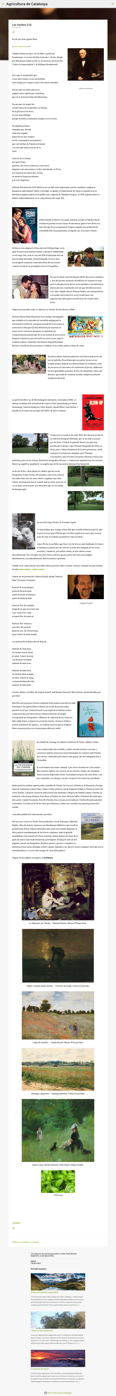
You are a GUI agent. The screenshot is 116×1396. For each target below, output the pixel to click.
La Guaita (16, 1223)
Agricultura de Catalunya (27, 4)
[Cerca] (50, 4)
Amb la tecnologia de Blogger (59, 1393)
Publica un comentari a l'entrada (25, 1242)
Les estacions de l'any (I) (40, 1369)
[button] (13, 32)
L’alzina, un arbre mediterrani (42, 1331)
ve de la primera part (21, 46)
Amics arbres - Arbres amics (31, 569)
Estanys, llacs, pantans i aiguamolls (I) (44, 1292)
